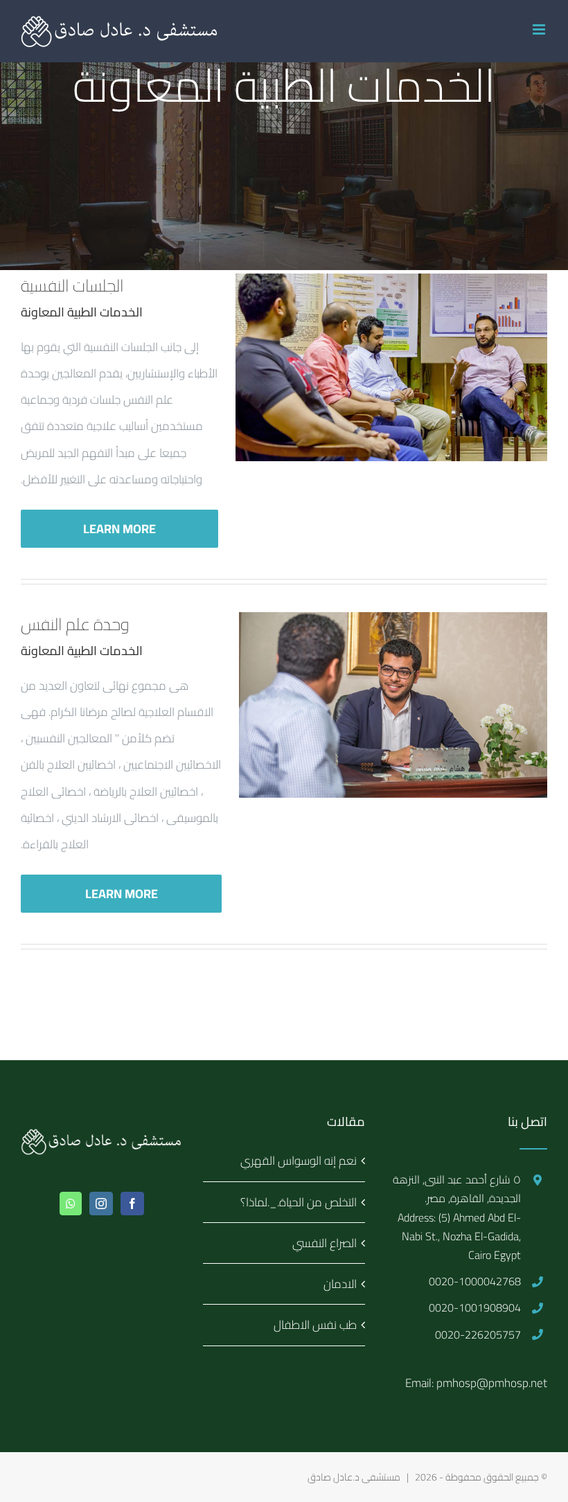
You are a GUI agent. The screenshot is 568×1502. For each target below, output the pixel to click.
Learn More (119, 528)
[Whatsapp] (71, 1203)
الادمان (339, 1284)
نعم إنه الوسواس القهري (298, 1161)
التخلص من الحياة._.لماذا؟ (298, 1202)
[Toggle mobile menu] (540, 29)
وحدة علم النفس (75, 624)
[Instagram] (101, 1203)
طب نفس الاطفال (315, 1325)
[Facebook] (132, 1203)
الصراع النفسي (324, 1243)
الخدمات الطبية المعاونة (82, 312)
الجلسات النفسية (72, 285)
